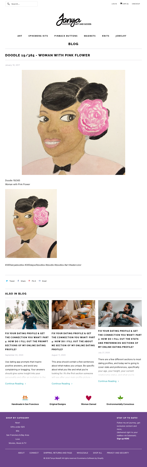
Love (18, 439)
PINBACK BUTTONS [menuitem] (66, 35)
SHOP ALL (97, 453)
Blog (73, 44)
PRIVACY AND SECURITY (118, 453)
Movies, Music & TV (17, 443)
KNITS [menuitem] (105, 35)
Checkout (136, 4)
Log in (114, 4)
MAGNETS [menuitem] (90, 35)
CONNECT (34, 453)
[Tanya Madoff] (73, 21)
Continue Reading (14, 383)
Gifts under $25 (17, 427)
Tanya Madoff (55, 458)
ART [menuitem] (20, 35)
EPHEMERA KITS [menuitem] (38, 35)
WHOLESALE (82, 453)
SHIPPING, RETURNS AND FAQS (57, 453)
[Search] (8, 3)
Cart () (125, 4)
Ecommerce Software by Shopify (90, 458)
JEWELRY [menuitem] (121, 35)
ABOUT (21, 453)
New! (17, 423)
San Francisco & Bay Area (17, 435)
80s (17, 431)
